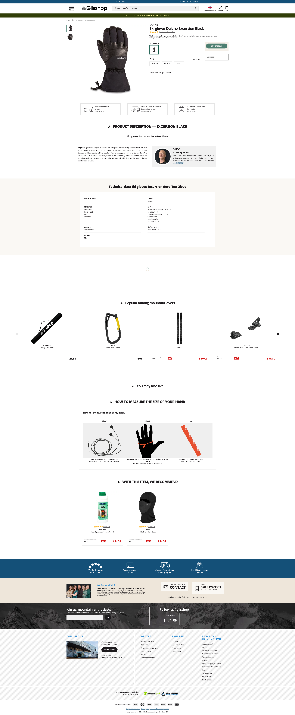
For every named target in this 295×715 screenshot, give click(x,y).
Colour (154, 43)
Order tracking (146, 651)
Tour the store (177, 651)
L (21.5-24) (167, 64)
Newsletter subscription (210, 654)
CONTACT (178, 587)
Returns (144, 654)
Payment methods (147, 641)
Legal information (178, 645)
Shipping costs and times (149, 648)
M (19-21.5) (155, 64)
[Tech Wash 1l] (102, 507)
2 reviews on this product (167, 32)
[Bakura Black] (147, 507)
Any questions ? (207, 644)
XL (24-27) (179, 64)
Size (152, 59)
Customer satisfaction (210, 650)
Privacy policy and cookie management (155, 709)
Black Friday (206, 676)
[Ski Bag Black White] (47, 328)
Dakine (153, 24)
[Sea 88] (179, 328)
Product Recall (207, 680)
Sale (203, 670)
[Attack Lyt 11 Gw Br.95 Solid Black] (246, 328)
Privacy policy (176, 648)
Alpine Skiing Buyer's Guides (211, 663)
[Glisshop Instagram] (169, 620)
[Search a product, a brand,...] (195, 8)
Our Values (175, 641)
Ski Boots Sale (207, 673)
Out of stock (216, 46)
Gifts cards (145, 645)
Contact (205, 647)
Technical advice (208, 657)
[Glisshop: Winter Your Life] (94, 8)
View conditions (99, 111)
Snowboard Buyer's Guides (211, 667)
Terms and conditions (148, 658)
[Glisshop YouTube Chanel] (175, 620)
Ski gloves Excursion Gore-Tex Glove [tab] (147, 136)
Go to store (109, 650)
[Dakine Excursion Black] (110, 60)
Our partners (206, 660)
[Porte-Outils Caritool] (113, 328)
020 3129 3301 (178, 163)
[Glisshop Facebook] (164, 620)
